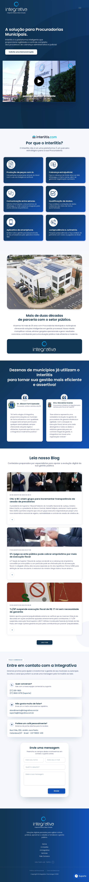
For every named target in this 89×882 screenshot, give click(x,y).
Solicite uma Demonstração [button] (21, 52)
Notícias (44, 853)
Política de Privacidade (37, 870)
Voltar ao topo (43, 862)
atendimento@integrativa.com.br (24, 710)
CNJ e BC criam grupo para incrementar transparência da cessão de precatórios (42, 500)
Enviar (56, 791)
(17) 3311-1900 (15, 690)
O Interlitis (44, 847)
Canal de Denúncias (53, 870)
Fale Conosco (44, 856)
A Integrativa (44, 850)
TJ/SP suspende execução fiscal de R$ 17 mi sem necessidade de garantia (44, 610)
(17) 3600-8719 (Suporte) (20, 693)
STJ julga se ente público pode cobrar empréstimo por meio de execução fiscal (43, 555)
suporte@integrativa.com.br (22, 713)
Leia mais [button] (44, 642)
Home (44, 844)
